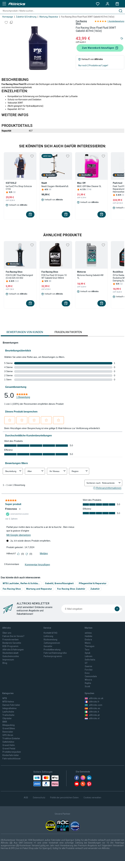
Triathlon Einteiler (11, 738)
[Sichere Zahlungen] (46, 780)
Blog (4, 663)
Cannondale (91, 676)
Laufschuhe (8, 711)
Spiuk (87, 653)
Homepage (7, 17)
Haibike (88, 636)
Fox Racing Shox (81, 22)
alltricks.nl (94, 718)
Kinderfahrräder (10, 755)
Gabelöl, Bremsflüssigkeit (59, 583)
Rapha (88, 683)
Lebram (88, 656)
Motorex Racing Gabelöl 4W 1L (90, 276)
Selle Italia (90, 659)
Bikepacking (8, 725)
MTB (4, 698)
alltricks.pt (94, 715)
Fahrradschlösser (11, 758)
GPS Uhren (7, 735)
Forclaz (89, 669)
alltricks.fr (94, 701)
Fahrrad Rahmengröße (55, 653)
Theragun (89, 646)
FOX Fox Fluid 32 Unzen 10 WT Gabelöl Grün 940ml (54, 276)
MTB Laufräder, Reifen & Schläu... (21, 583)
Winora (88, 680)
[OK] (117, 608)
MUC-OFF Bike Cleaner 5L (89, 186)
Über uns (6, 633)
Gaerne (88, 666)
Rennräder (7, 732)
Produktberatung (52, 649)
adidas (88, 633)
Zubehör (95, 588)
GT (86, 663)
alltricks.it (94, 711)
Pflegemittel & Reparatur (92, 583)
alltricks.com (95, 705)
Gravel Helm (8, 745)
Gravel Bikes (8, 728)
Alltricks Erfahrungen (13, 649)
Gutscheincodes (10, 656)
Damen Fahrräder (11, 705)
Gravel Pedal (8, 748)
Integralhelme (9, 708)
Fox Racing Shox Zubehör (71, 588)
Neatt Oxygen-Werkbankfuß (54, 186)
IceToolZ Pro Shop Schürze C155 (19, 187)
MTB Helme (8, 701)
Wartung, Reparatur (48, 17)
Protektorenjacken (11, 752)
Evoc (87, 673)
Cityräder (7, 718)
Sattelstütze (8, 742)
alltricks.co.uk (96, 698)
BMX (4, 722)
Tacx (87, 649)
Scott (87, 686)
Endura (88, 639)
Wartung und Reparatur (39, 588)
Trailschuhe (8, 715)
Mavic (88, 643)
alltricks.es (94, 708)
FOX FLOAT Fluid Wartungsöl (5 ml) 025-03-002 (19, 276)
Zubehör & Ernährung (26, 17)
